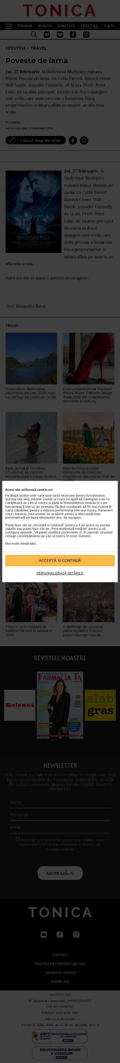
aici (32, 543)
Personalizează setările (60, 573)
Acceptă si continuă (60, 560)
